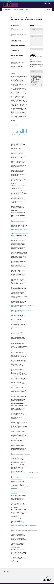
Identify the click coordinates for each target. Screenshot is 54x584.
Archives (14, 9)
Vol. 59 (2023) (21, 14)
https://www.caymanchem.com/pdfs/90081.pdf (19, 217)
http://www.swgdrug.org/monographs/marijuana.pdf (20, 450)
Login (49, 3)
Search (48, 9)
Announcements (20, 9)
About (27, 9)
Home (12, 14)
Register (45, 3)
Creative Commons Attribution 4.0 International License (36, 58)
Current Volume (6, 9)
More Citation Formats (34, 85)
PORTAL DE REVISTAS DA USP (6, 1)
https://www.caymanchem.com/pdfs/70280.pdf (19, 229)
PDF (32, 25)
